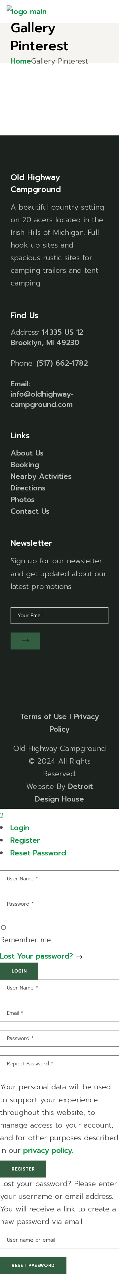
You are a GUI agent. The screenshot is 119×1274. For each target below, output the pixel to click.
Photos (23, 499)
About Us (27, 453)
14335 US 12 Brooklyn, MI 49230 (47, 337)
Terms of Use (43, 716)
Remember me (25, 939)
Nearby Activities (41, 476)
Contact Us (30, 511)
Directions (28, 487)
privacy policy (47, 1150)
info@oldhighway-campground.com (42, 399)
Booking (25, 464)
